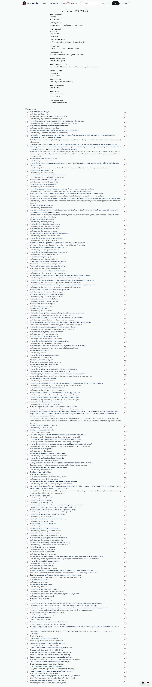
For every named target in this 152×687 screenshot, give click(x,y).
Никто (32, 643)
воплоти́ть (76, 346)
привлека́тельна (51, 439)
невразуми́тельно (71, 481)
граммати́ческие (63, 327)
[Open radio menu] (143, 682)
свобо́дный (70, 444)
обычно (84, 608)
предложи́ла (61, 285)
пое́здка (68, 313)
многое (43, 346)
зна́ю (76, 374)
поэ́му (53, 322)
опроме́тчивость (71, 626)
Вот (108, 486)
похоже (49, 488)
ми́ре (32, 413)
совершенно (59, 481)
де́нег (64, 271)
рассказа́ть (43, 411)
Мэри (43, 198)
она (42, 355)
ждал (79, 198)
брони (51, 444)
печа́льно (56, 79)
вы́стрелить (114, 147)
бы (32, 411)
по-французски (61, 247)
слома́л (45, 383)
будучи (93, 144)
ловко (59, 626)
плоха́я (61, 193)
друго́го (61, 144)
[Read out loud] (51, 14)
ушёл (48, 495)
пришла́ (49, 449)
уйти (62, 671)
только (56, 116)
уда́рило (83, 163)
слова (55, 388)
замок (76, 130)
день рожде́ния (50, 289)
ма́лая (43, 369)
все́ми (44, 212)
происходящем (90, 603)
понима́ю (80, 505)
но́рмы (72, 327)
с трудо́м (45, 247)
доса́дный (56, 29)
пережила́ (63, 369)
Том (62, 198)
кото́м (114, 411)
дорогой (43, 189)
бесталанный (42, 648)
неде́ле (82, 189)
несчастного (52, 680)
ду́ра (78, 435)
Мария (112, 210)
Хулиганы (34, 680)
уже (65, 198)
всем (51, 406)
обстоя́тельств (113, 626)
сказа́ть (100, 556)
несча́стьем (44, 598)
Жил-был (33, 210)
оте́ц (46, 509)
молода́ (60, 332)
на (80, 144)
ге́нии (37, 135)
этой (46, 643)
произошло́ (51, 552)
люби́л (43, 413)
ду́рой (83, 435)
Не (31, 135)
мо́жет (48, 402)
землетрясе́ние (61, 163)
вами (81, 383)
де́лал (56, 149)
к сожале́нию (58, 85)
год (41, 416)
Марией (106, 210)
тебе (33, 336)
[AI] (107, 3)
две (40, 193)
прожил (57, 648)
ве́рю (37, 336)
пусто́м (59, 322)
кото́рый (60, 189)
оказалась (37, 662)
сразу (93, 147)
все (33, 135)
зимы (81, 121)
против (42, 629)
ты (55, 280)
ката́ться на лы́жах (96, 383)
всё (68, 198)
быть (44, 402)
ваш (42, 327)
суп (42, 229)
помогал (40, 643)
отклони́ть (52, 477)
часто (80, 193)
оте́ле (44, 280)
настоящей (46, 662)
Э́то (31, 430)
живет (46, 355)
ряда (37, 463)
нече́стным (100, 144)
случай (50, 360)
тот (42, 556)
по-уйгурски (73, 556)
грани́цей (54, 355)
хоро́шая (53, 193)
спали (35, 243)
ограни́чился (75, 147)
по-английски (49, 505)
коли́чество (74, 463)
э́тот (42, 170)
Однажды (33, 144)
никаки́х (68, 149)
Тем (36, 413)
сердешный (57, 52)
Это (31, 638)
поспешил (56, 671)
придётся (47, 425)
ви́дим (85, 193)
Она (31, 662)
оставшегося (58, 657)
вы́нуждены (45, 317)
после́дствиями (60, 261)
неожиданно (50, 594)
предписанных (52, 147)
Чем (63, 413)
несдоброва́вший (59, 64)
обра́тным (66, 594)
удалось (68, 346)
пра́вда (46, 112)
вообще (62, 149)
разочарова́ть (55, 179)
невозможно (48, 205)
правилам (64, 147)
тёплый (50, 566)
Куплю (33, 486)
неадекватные (65, 603)
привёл (58, 594)
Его (31, 435)
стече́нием (104, 626)
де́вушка (41, 439)
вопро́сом (48, 341)
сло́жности (54, 528)
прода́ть (85, 486)
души (57, 212)
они (84, 374)
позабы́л (87, 322)
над (48, 652)
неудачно (36, 634)
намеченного (54, 346)
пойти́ (86, 383)
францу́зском (62, 252)
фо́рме (45, 486)
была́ (48, 303)
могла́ (50, 198)
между (57, 243)
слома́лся (89, 189)
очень (35, 638)
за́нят (57, 561)
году (65, 116)
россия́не (50, 603)
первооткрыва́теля (72, 144)
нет (54, 238)
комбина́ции (84, 626)
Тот (88, 144)
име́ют (56, 603)
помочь (54, 158)
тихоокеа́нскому (95, 163)
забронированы (80, 280)
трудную (63, 648)
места (92, 280)
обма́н (46, 580)
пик (68, 126)
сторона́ (50, 608)
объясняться (64, 676)
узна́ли (48, 233)
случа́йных (74, 275)
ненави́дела (34, 212)
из (99, 193)
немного (34, 505)
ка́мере (73, 509)
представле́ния (77, 603)
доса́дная (40, 617)
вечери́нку (66, 542)
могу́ (46, 158)
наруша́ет (53, 327)
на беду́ (55, 91)
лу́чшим (109, 411)
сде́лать (44, 622)
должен (44, 179)
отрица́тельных (45, 463)
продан (54, 589)
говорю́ (52, 247)
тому (49, 163)
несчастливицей (56, 662)
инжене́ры (46, 135)
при (68, 275)
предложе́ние (62, 477)
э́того (43, 364)
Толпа (32, 652)
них (101, 193)
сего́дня (44, 238)
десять (38, 147)
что (76, 135)
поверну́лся (99, 147)
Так (73, 135)
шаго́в (43, 147)
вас (48, 179)
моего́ (56, 411)
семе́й (90, 463)
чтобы (107, 147)
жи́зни (48, 374)
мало (71, 505)
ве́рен (50, 170)
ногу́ (49, 383)
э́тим (43, 341)
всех (88, 135)
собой (50, 271)
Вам (59, 313)
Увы (31, 294)
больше (54, 413)
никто (55, 341)
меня (50, 238)
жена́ (46, 392)
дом (45, 589)
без (64, 657)
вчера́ (43, 219)
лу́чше (98, 413)
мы (76, 193)
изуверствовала (41, 652)
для (39, 149)
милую (47, 322)
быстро (63, 175)
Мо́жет (32, 622)
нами (62, 243)
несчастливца (47, 657)
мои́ (61, 388)
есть (37, 193)
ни (50, 612)
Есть (31, 374)
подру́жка (41, 435)
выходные (66, 383)
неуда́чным (95, 626)
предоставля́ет (53, 275)
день (43, 116)
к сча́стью (55, 402)
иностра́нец (48, 556)
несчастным (55, 652)
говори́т (65, 556)
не (44, 130)
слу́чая (95, 198)
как (50, 126)
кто (39, 413)
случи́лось (51, 547)
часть (48, 369)
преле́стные (48, 388)
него (43, 149)
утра (69, 652)
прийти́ (53, 184)
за (116, 210)
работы (69, 657)
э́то (42, 112)
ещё (66, 121)
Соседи (32, 657)
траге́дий (41, 374)
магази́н (44, 523)
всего (82, 147)
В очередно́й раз (36, 626)
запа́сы (42, 121)
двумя (86, 147)
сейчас (51, 453)
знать (55, 198)
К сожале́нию (35, 112)
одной (42, 243)
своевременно (63, 233)
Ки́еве (99, 603)
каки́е (80, 374)
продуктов (50, 121)
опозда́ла (45, 350)
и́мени (67, 210)
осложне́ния (54, 533)
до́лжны (47, 313)
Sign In (115, 3)
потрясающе (58, 435)
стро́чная (64, 488)
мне (41, 130)
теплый (56, 229)
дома (50, 257)
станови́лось (109, 413)
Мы (31, 243)
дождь (51, 219)
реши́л (72, 198)
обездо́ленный (58, 58)
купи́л (67, 189)
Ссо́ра (32, 261)
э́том (118, 198)
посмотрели (37, 666)
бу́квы (50, 486)
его (41, 212)
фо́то (112, 486)
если (68, 486)
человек (50, 648)
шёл (47, 219)
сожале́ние (57, 70)
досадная (41, 638)
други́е (87, 570)
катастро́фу (72, 369)
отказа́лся (46, 184)
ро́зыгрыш (48, 584)
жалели (39, 657)
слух (46, 170)
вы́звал (55, 144)
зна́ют (74, 406)
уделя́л (75, 413)
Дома (32, 360)
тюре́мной (66, 509)
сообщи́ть (108, 198)
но (52, 135)
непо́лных (83, 463)
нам (61, 346)
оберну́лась (39, 261)
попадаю (45, 126)
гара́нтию (62, 275)
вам (48, 411)
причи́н (55, 463)
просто (87, 411)
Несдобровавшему (37, 676)
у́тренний (60, 126)
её (83, 322)
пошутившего (58, 666)
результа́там (75, 594)
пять (35, 374)
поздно (64, 519)
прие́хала (50, 538)
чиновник (48, 671)
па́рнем (108, 144)
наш (42, 509)
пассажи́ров (54, 369)
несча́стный (57, 14)
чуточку (46, 332)
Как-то (32, 322)
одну (96, 193)
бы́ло (75, 243)
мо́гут (43, 528)
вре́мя (89, 210)
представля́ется (52, 467)
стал (115, 144)
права (52, 303)
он (41, 184)
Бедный (33, 648)
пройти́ (54, 425)
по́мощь (44, 519)
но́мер (88, 444)
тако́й (79, 486)
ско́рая (43, 538)
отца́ (42, 257)
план (43, 594)
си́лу (33, 463)
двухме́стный (80, 444)
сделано (55, 364)
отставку (69, 671)
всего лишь (48, 229)
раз (61, 116)
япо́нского (115, 163)
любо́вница (57, 392)
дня (45, 163)
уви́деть (71, 130)
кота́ (60, 411)
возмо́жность (62, 130)
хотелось (37, 570)
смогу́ (46, 542)
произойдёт (51, 175)
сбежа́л (52, 416)
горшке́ (65, 322)
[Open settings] (148, 682)
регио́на (33, 165)
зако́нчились (59, 121)
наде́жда (47, 458)
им (49, 158)
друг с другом (74, 392)
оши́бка (53, 378)
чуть (45, 566)
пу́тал (95, 210)
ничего (67, 243)
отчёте (55, 638)
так (59, 175)
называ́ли (78, 411)
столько (59, 271)
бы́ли (68, 280)
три (42, 163)
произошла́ (45, 378)
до (69, 121)
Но (31, 175)
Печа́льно (63, 622)
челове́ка (55, 374)
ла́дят (67, 392)
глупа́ (79, 439)
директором (75, 676)
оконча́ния (74, 121)
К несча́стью (34, 121)
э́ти (60, 383)
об (116, 198)
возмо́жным (62, 467)
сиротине (60, 643)
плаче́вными (49, 261)
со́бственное (35, 137)
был (36, 360)
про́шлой (76, 189)
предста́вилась (51, 130)
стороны (46, 193)
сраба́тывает (35, 629)
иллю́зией (59, 458)
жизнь (84, 346)
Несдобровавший (37, 671)
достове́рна (55, 224)
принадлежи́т (43, 406)
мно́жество (82, 135)
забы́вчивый (52, 210)
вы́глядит (49, 435)
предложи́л (61, 280)
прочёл (42, 322)
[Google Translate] (103, 3)
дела (92, 570)
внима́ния (88, 413)
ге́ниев (58, 137)
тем (94, 413)
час (65, 126)
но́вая (35, 435)
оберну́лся (40, 266)
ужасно (73, 439)
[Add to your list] (125, 113)
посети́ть (47, 570)
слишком (53, 332)
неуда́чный (57, 23)
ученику (48, 676)
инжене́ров (95, 135)
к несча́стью (57, 100)
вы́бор (48, 472)
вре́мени (59, 238)
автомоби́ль (51, 189)
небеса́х (56, 509)
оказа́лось (47, 514)
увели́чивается (64, 463)
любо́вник (57, 397)
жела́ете (74, 486)
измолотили (42, 680)
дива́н (38, 486)
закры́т (53, 523)
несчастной (52, 643)
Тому (32, 570)
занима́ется (64, 341)
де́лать (32, 147)
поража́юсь (48, 626)
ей (113, 198)
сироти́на (56, 46)
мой (42, 289)
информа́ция (46, 224)
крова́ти (48, 243)
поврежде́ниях (84, 275)
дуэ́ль (84, 144)
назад (53, 163)
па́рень (60, 210)
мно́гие (44, 603)
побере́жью (106, 163)
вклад (46, 327)
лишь (83, 198)
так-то (56, 514)
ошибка (48, 638)
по (59, 147)
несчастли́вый (58, 40)
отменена (79, 313)
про (51, 411)
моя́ (42, 392)
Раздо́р (32, 266)
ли (36, 622)
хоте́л (36, 411)
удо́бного (89, 198)
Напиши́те (59, 486)
